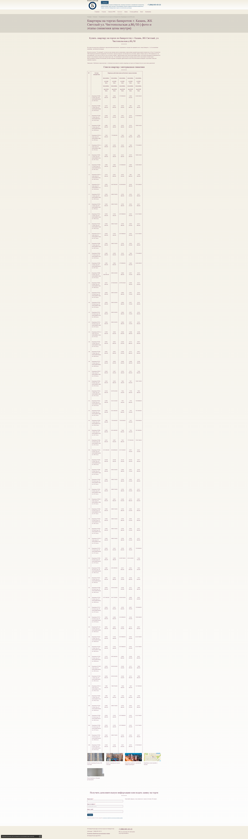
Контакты (148, 11)
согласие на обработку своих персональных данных (113, 817)
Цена (126, 11)
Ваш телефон (91, 804)
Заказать (104, 2)
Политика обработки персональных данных (98, 833)
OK (40, 836)
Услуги (104, 11)
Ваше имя (90, 799)
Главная (97, 11)
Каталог (120, 11)
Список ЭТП (111, 11)
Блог (141, 11)
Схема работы (134, 11)
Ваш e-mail (90, 809)
